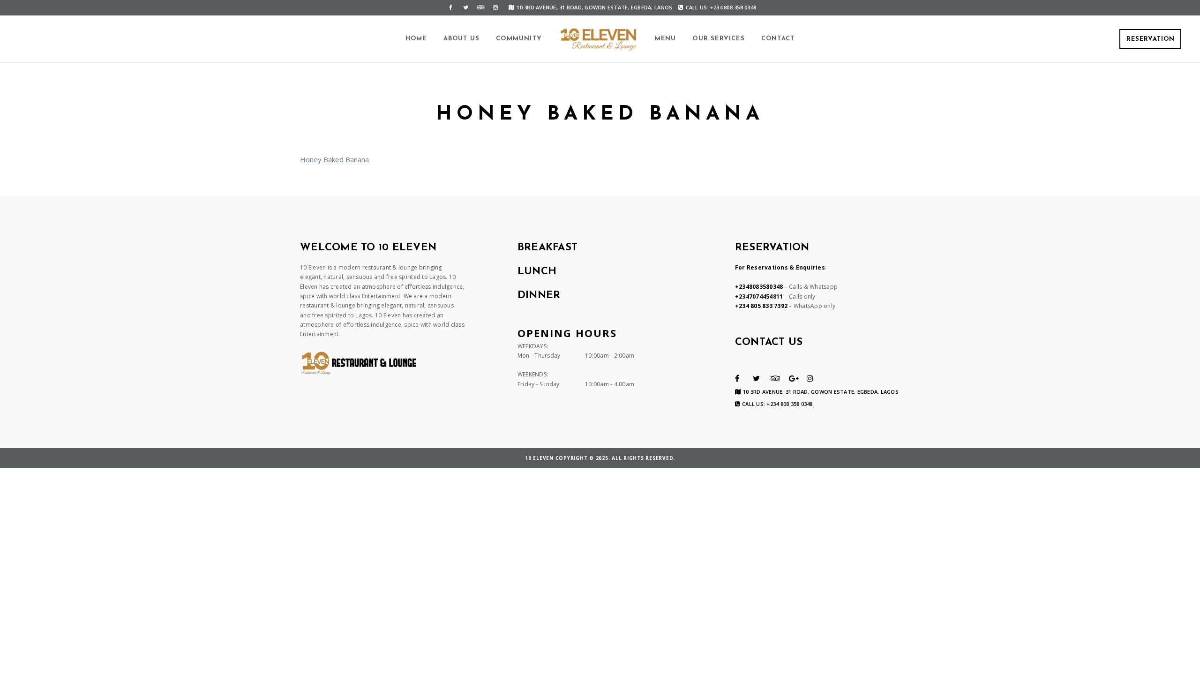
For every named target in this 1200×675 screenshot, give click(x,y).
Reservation (1150, 39)
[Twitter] (465, 7)
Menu (665, 39)
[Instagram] (495, 7)
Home (416, 39)
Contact (778, 39)
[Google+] (794, 378)
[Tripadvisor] (480, 7)
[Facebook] (450, 7)
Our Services (718, 39)
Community (519, 39)
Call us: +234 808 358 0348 (721, 7)
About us (461, 39)
